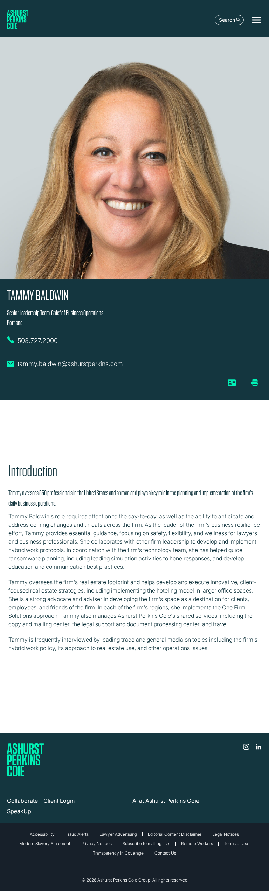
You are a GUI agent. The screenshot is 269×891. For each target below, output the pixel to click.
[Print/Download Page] (254, 382)
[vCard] (232, 385)
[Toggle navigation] (256, 20)
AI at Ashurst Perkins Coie (165, 800)
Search (227, 20)
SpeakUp (19, 811)
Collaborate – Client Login (41, 800)
